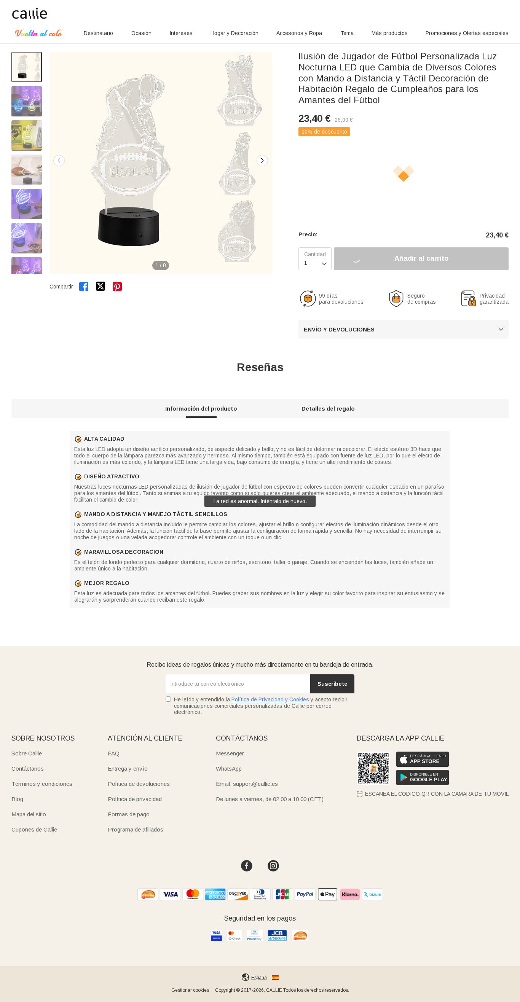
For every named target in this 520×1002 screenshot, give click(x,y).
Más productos (390, 33)
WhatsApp (229, 768)
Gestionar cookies (190, 990)
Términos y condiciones (41, 784)
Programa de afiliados (135, 829)
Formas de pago (129, 814)
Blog (17, 799)
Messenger (230, 753)
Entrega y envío (128, 768)
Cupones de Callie (34, 829)
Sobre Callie (26, 753)
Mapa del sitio (28, 814)
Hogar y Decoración (234, 33)
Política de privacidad (135, 799)
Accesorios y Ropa (299, 33)
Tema (347, 33)
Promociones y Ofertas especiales (467, 33)
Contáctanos (27, 768)
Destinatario (98, 33)
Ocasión (141, 33)
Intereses (181, 33)
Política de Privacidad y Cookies (270, 699)
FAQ (114, 753)
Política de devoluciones (139, 784)
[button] (262, 160)
